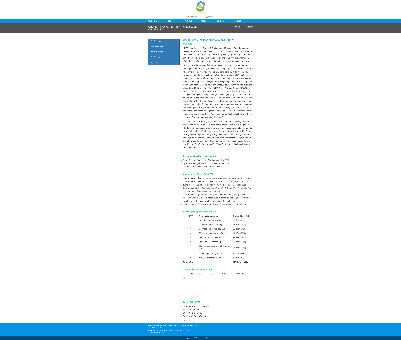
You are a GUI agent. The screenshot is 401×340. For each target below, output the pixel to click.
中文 (202, 16)
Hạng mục (188, 21)
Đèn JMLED (154, 62)
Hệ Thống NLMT (155, 57)
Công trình (221, 21)
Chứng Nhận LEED (156, 46)
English (210, 16)
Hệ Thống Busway (156, 52)
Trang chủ (152, 21)
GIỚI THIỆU (170, 21)
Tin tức (204, 21)
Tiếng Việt (193, 16)
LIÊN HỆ (238, 21)
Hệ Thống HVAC (155, 41)
